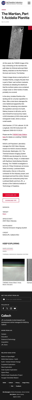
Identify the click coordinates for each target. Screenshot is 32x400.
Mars (4, 214)
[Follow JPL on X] (7, 308)
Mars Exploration (6, 367)
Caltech (11, 382)
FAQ (12, 386)
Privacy (18, 382)
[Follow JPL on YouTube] (15, 308)
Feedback (18, 386)
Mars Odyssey (8, 248)
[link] (16, 42)
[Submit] (3, 299)
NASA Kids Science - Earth (9, 359)
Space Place (5, 372)
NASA (4, 382)
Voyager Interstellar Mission (10, 378)
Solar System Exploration (9, 370)
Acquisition (4, 342)
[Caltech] (6, 315)
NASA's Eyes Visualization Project (11, 375)
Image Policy (25, 382)
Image (4, 10)
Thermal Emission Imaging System (15, 254)
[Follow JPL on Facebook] (3, 308)
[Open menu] (29, 3)
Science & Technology (8, 339)
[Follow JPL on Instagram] (11, 308)
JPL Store (4, 345)
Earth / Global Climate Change (10, 362)
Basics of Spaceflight (8, 356)
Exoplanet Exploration (8, 364)
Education (4, 337)
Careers (3, 334)
